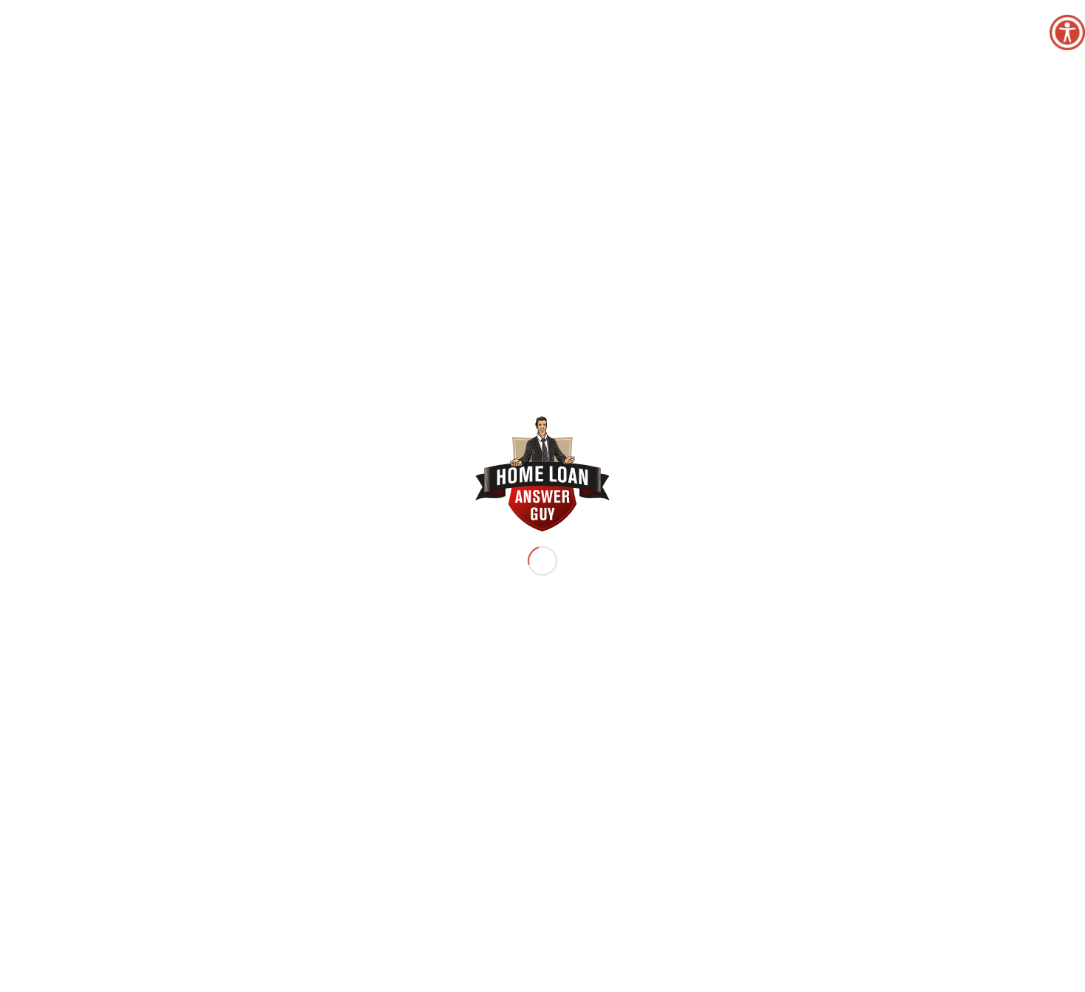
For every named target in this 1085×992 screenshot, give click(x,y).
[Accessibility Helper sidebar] (1067, 32)
